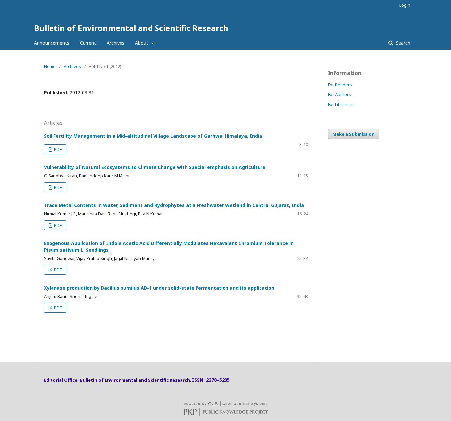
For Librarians (341, 104)
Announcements (51, 43)
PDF (57, 149)
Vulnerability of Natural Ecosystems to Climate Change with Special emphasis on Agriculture (154, 167)
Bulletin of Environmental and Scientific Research (131, 27)
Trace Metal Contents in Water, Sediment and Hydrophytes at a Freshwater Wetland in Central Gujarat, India (174, 205)
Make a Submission (353, 134)
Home (50, 66)
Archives (115, 43)
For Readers (340, 85)
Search (402, 43)
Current (88, 43)
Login (404, 5)
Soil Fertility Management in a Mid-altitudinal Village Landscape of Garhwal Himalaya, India (153, 136)
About (142, 43)
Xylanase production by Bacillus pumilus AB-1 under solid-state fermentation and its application (159, 288)
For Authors (339, 94)
